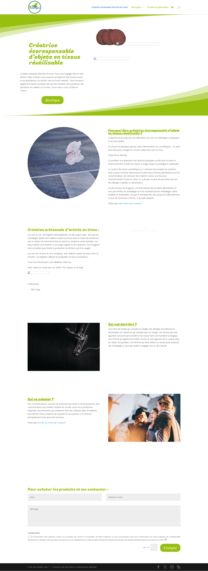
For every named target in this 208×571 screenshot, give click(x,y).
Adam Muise (123, 203)
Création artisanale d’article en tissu (109, 7)
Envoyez (170, 547)
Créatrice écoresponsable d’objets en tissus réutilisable (54, 54)
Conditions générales (157, 7)
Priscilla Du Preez (45, 422)
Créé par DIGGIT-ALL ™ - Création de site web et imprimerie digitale (62, 567)
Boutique (136, 7)
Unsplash (137, 203)
